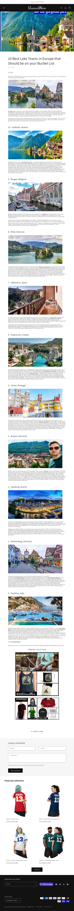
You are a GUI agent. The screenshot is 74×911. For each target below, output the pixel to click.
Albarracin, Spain (55, 317)
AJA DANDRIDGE (15, 642)
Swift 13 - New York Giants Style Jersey (49, 819)
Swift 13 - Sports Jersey (12, 819)
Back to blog (38, 731)
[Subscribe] (35, 884)
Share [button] (11, 72)
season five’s (34, 373)
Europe (10, 111)
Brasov (46, 471)
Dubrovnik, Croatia (50, 371)
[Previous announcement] (4, 2)
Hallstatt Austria (27, 162)
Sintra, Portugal (44, 421)
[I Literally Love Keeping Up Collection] (48, 720)
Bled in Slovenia (44, 267)
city (24, 524)
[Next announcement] (70, 2)
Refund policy (30, 906)
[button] (4, 8)
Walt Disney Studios (53, 577)
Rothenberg (20, 577)
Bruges (45, 214)
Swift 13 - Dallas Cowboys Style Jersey (16, 860)
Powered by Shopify (21, 906)
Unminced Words (12, 906)
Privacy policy (39, 906)
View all (37, 869)
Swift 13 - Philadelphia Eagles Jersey (49, 860)
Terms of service (48, 906)
